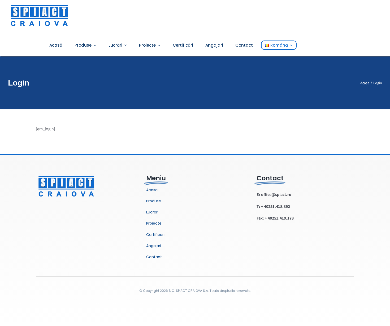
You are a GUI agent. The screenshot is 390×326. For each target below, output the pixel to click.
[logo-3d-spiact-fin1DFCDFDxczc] (66, 173)
